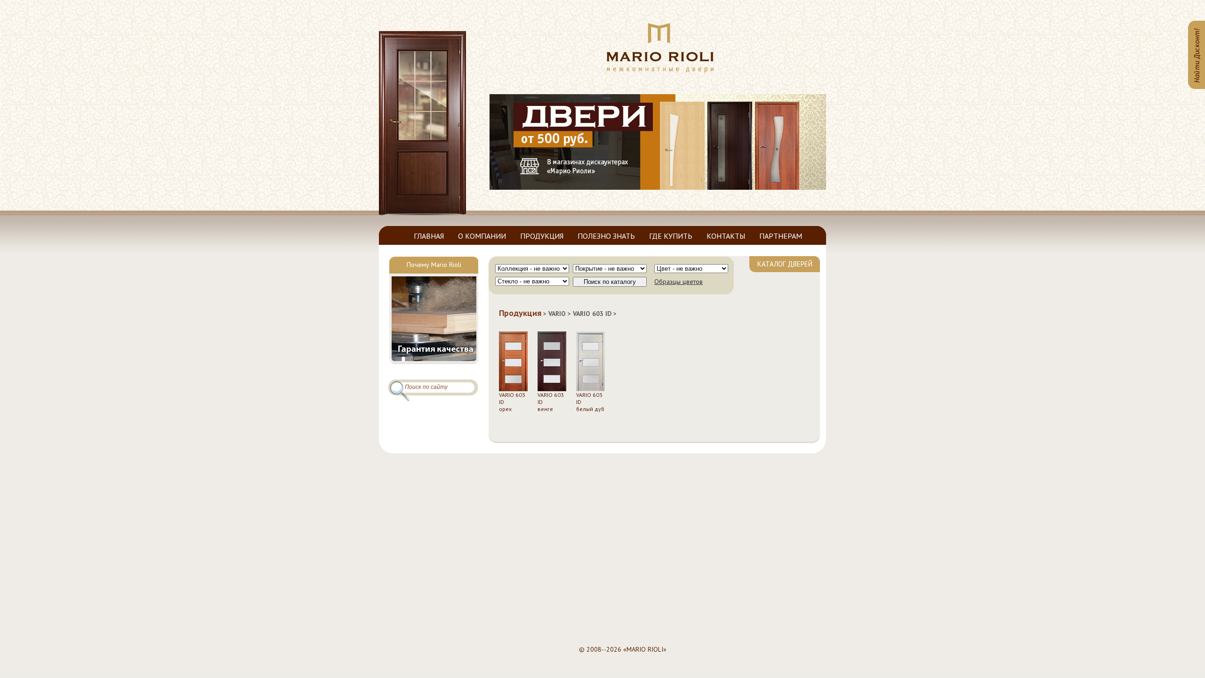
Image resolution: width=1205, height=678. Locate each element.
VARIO (557, 313)
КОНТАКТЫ (726, 236)
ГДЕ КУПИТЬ (670, 236)
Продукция (520, 312)
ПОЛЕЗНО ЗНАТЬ (606, 236)
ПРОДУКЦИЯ (541, 236)
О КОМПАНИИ (482, 236)
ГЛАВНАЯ (429, 236)
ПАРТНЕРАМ (780, 236)
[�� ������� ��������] (660, 70)
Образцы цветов (678, 281)
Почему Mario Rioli (434, 264)
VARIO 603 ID (592, 313)
